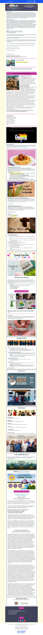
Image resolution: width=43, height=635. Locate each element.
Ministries (15, 9)
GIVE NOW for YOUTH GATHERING (21, 291)
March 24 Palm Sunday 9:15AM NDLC (13, 235)
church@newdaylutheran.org (21, 629)
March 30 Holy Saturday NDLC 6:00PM (13, 243)
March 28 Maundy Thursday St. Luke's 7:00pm (14, 241)
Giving (19, 9)
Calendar (11, 9)
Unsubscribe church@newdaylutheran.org (21, 626)
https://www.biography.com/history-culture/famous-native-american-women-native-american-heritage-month (19, 111)
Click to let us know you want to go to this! (21, 491)
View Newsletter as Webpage (29, 8)
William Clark (26, 86)
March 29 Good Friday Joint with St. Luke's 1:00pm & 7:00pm (16, 242)
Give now (21, 617)
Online (8, 9)
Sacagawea (24, 78)
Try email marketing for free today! (21, 633)
